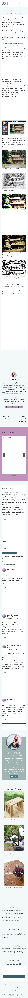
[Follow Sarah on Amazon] (21, 407)
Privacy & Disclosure (17, 988)
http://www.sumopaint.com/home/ (12, 658)
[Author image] (7, 13)
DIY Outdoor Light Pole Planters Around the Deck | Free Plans (14, 853)
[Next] (24, 455)
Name (5, 541)
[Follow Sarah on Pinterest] (18, 407)
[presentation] (14, 804)
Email (5, 548)
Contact (21, 985)
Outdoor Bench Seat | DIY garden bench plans (14, 819)
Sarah (12, 13)
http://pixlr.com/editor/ (11, 705)
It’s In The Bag (5, 418)
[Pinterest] (14, 964)
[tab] (12, 475)
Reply (4, 588)
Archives (7, 988)
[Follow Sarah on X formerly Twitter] (9, 407)
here (18, 920)
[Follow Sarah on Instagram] (12, 407)
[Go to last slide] (4, 455)
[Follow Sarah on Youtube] (15, 407)
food (21, 389)
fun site (16, 86)
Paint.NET (16, 46)
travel (3, 391)
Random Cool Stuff (14, 8)
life (16, 389)
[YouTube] (17, 964)
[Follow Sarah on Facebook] (6, 407)
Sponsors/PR (13, 985)
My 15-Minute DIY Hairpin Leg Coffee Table (14, 887)
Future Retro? (7, 437)
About (6, 985)
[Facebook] (8, 964)
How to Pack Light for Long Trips (21, 419)
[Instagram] (11, 964)
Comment (6, 519)
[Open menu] (17, 4)
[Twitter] (20, 964)
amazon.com (15, 936)
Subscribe (14, 991)
